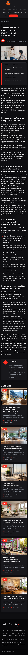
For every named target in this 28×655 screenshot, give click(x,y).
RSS (24, 635)
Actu (10, 7)
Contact (13, 16)
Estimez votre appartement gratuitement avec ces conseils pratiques (12, 409)
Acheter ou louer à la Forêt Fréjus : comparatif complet (12, 447)
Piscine (16, 12)
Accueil (4, 7)
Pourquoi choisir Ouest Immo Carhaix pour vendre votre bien (13, 597)
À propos (5, 15)
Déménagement (7, 9)
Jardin (4, 12)
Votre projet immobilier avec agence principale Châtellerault (13, 521)
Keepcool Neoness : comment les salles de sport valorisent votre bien (12, 559)
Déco (15, 7)
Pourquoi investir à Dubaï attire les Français (11, 484)
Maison (10, 12)
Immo (24, 9)
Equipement (17, 9)
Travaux (23, 12)
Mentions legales (18, 635)
